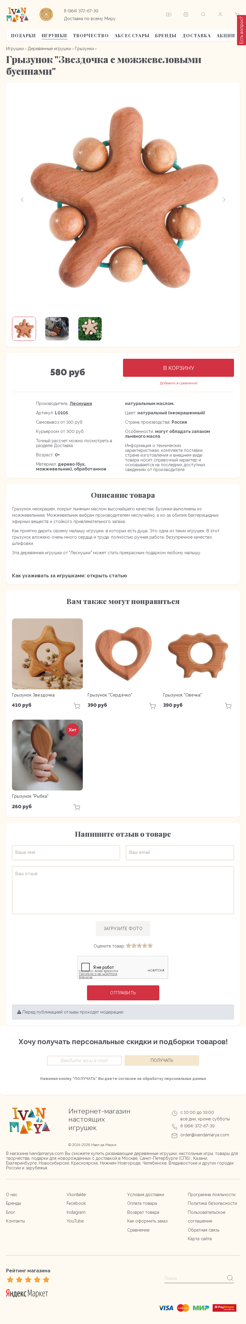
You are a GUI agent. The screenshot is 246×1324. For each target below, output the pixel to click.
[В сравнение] (178, 383)
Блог (10, 1212)
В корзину (178, 368)
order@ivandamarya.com (204, 1134)
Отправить (123, 992)
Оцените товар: (109, 946)
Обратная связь (203, 1230)
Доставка (196, 35)
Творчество (91, 35)
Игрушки (54, 35)
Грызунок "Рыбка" (30, 796)
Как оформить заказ (147, 1221)
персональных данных (185, 1079)
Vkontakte (76, 1194)
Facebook (76, 1203)
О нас (11, 1194)
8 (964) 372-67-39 (81, 10)
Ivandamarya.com (46, 1153)
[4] (144, 946)
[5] (150, 946)
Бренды (165, 35)
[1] (128, 946)
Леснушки (81, 403)
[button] (22, 199)
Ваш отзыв (26, 873)
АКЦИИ (226, 35)
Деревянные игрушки (49, 48)
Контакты (15, 1221)
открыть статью (107, 576)
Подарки (23, 35)
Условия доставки (145, 1194)
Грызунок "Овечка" (182, 695)
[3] (139, 946)
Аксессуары (132, 35)
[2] (133, 946)
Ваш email (139, 852)
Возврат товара (143, 1212)
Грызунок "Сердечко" (110, 695)
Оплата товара (142, 1203)
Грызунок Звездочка (33, 695)
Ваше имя (25, 852)
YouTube (75, 1221)
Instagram (76, 1212)
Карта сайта (200, 1238)
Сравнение (138, 1230)
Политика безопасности (212, 1203)
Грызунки (84, 48)
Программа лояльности (212, 1194)
